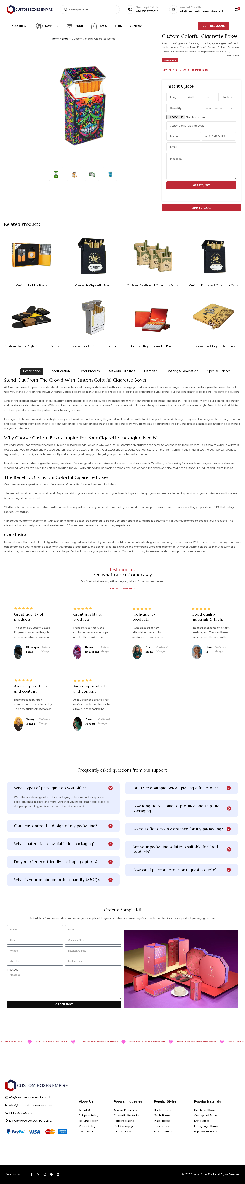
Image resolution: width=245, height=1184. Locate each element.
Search (65, 9)
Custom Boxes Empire (203, 1174)
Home (55, 38)
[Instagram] (44, 1174)
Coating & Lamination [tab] (182, 371)
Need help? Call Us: (147, 7)
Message (12, 969)
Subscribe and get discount (179, 1041)
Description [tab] (32, 371)
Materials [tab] (150, 371)
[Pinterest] (51, 1174)
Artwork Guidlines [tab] (122, 371)
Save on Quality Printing (130, 1041)
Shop (65, 38)
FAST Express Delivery (35, 1041)
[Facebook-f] (31, 1174)
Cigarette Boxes (170, 60)
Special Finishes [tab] (218, 371)
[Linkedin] (58, 1174)
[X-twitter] (38, 1174)
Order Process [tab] (89, 371)
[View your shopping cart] (236, 9)
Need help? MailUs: (191, 7)
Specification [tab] (60, 371)
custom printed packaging (81, 1041)
